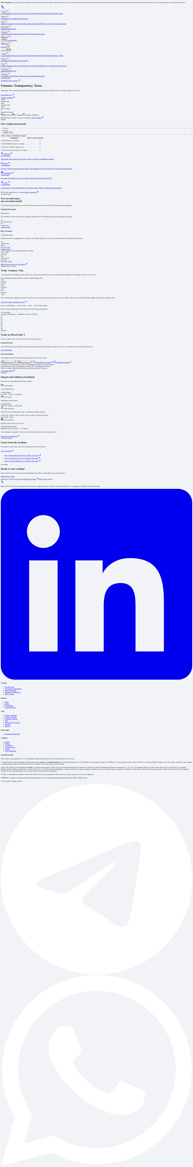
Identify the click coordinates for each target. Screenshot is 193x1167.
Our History (14, 76)
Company (4, 32)
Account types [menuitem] (5, 13)
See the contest (37, 118)
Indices (7, 61)
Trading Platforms (32, 56)
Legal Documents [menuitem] (39, 34)
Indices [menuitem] (7, 19)
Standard (5, 132)
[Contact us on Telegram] (96, 974)
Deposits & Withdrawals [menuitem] (46, 13)
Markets (4, 17)
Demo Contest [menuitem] (58, 13)
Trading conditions (7, 98)
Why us (8, 76)
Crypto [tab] (23, 135)
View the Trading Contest (9, 302)
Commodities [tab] (16, 135)
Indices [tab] (9, 135)
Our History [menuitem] (14, 34)
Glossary (64, 66)
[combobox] (6, 36)
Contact (3, 76)
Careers (31, 76)
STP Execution (31, 479)
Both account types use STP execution (13, 264)
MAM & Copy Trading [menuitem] (47, 24)
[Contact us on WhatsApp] (96, 1165)
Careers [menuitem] (31, 34)
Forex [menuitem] (3, 19)
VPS (38, 66)
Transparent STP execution (9, 81)
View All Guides (6, 451)
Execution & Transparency (18, 56)
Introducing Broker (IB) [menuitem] (8, 29)
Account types (5, 56)
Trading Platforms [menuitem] (32, 13)
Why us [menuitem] (8, 34)
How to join (21, 302)
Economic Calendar (30, 66)
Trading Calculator (7, 66)
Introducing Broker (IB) (8, 71)
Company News (23, 76)
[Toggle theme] (4, 40)
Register (14, 40)
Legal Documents (39, 76)
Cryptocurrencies (22, 61)
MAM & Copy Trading (47, 66)
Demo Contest (58, 56)
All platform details (7, 371)
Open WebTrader (6, 350)
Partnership (5, 27)
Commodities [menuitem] (13, 19)
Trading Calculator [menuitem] (7, 24)
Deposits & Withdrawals (46, 56)
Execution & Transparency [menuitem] (18, 13)
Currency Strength (18, 66)
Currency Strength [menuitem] (18, 24)
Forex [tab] (3, 135)
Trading (4, 11)
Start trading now (6, 95)
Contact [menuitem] (3, 34)
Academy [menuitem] (58, 24)
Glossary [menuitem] (64, 24)
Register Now (5, 476)
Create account (5, 227)
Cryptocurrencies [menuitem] (22, 19)
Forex (3, 61)
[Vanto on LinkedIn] (96, 679)
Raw (11, 132)
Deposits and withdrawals (9, 436)
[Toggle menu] (8, 46)
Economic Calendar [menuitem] (30, 24)
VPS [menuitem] (38, 24)
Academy (58, 66)
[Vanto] (5, 8)
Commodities (13, 61)
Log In (9, 40)
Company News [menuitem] (23, 34)
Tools (3, 22)
